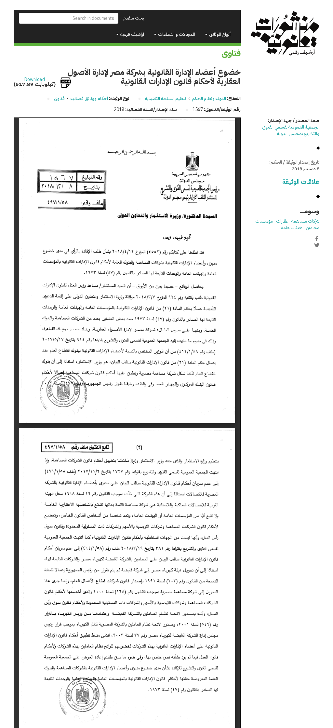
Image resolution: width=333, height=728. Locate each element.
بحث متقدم (133, 18)
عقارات (282, 221)
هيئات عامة (291, 227)
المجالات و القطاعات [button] (176, 34)
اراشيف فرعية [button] (131, 34)
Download (34, 79)
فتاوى (59, 98)
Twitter (316, 245)
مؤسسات (264, 221)
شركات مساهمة (305, 221)
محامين (312, 227)
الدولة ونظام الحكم (209, 98)
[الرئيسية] (285, 34)
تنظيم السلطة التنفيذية (165, 98)
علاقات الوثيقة (300, 181)
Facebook (316, 238)
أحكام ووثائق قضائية (89, 98)
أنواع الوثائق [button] (219, 34)
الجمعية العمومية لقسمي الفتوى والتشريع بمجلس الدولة (290, 130)
